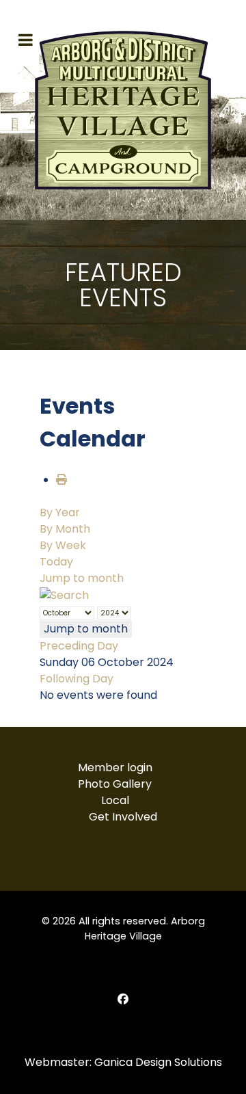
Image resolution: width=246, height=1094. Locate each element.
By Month (65, 529)
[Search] (64, 594)
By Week (63, 545)
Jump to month (82, 578)
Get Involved (123, 817)
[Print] (61, 480)
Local (115, 800)
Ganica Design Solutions (158, 1062)
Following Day (76, 678)
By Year (60, 512)
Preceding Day (79, 646)
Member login (115, 767)
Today (56, 562)
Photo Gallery (115, 784)
